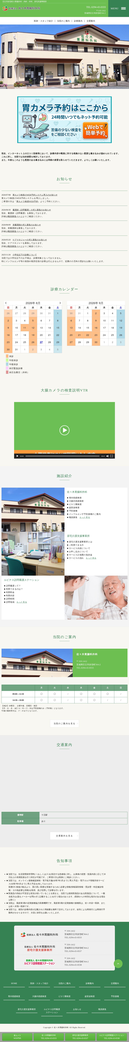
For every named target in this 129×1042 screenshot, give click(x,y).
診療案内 (78, 21)
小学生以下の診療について (25, 255)
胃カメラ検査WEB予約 (27, 201)
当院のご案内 (63, 21)
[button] (64, 430)
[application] (64, 430)
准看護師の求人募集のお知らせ (27, 225)
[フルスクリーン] (111, 456)
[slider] (62, 456)
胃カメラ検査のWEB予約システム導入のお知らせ (35, 195)
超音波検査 (90, 996)
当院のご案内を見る (64, 723)
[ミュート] (107, 456)
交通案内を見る (64, 836)
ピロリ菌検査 (64, 996)
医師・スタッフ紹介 (43, 21)
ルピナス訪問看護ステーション (52, 1011)
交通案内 (91, 21)
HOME (14, 983)
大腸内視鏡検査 (39, 996)
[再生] (17, 456)
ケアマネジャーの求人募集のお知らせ (30, 240)
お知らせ (77, 1009)
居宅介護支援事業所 (27, 1009)
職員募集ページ (15, 216)
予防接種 (115, 996)
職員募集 (102, 1009)
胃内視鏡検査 (14, 996)
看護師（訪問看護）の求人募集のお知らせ (32, 210)
